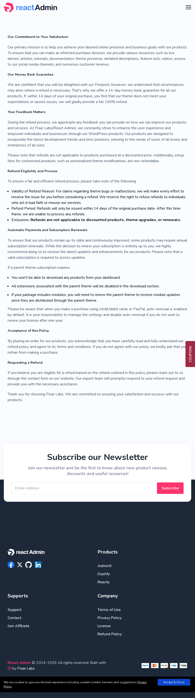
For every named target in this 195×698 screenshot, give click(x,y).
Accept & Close (174, 682)
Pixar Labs (26, 668)
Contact (14, 617)
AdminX (105, 566)
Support (14, 609)
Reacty (104, 582)
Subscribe (170, 488)
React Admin (19, 662)
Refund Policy (110, 634)
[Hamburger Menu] (188, 7)
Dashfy (104, 574)
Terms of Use (109, 609)
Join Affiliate (18, 626)
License (104, 626)
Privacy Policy (110, 617)
